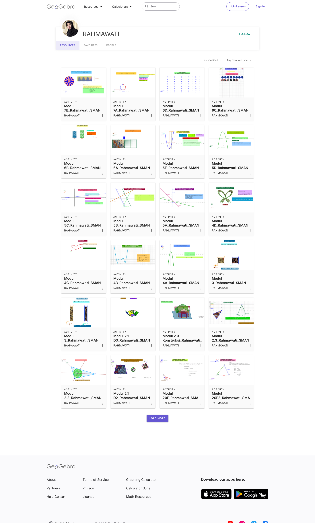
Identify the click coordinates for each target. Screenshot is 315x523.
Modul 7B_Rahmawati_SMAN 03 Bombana (82, 110)
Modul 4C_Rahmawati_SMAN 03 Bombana (82, 282)
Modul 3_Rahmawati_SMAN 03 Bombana (229, 282)
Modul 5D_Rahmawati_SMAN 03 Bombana (230, 167)
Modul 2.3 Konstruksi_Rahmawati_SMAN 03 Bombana (187, 340)
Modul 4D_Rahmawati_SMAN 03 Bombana (230, 225)
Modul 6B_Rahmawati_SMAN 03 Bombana (82, 167)
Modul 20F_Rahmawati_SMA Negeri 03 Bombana (180, 397)
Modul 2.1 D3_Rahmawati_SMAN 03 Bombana (131, 340)
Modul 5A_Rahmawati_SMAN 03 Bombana (181, 225)
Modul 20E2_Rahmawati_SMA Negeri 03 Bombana (231, 397)
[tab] (93, 6)
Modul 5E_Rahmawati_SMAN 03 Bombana (181, 167)
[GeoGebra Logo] (61, 6)
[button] (157, 418)
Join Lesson (238, 6)
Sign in (260, 6)
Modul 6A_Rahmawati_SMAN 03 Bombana (131, 167)
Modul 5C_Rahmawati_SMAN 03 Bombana (82, 225)
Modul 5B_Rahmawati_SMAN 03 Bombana (131, 225)
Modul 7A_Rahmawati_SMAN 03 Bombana (131, 110)
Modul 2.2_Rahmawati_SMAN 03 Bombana (83, 397)
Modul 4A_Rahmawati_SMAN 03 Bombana (181, 282)
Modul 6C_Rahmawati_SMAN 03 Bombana (230, 110)
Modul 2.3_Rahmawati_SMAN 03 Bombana (230, 340)
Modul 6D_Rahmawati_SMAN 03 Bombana (181, 110)
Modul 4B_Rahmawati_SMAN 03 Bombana (131, 282)
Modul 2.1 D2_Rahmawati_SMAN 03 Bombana (131, 397)
